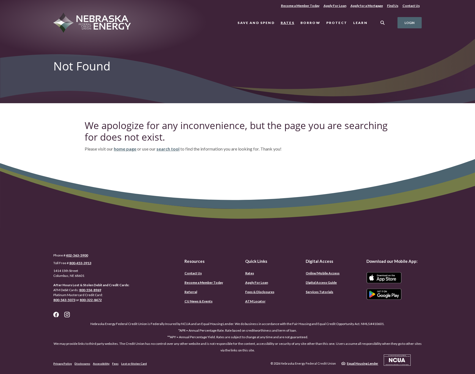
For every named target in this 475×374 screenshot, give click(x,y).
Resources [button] (194, 261)
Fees (115, 363)
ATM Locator (255, 301)
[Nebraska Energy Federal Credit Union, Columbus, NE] (96, 23)
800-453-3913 (80, 263)
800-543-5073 (64, 300)
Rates (287, 23)
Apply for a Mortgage (366, 6)
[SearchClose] (382, 22)
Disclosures (82, 363)
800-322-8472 (91, 300)
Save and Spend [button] (256, 23)
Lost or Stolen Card (134, 363)
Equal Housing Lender (362, 363)
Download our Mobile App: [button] (392, 261)
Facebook (56, 314)
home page (125, 148)
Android (384, 294)
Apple (384, 277)
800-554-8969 (90, 290)
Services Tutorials (319, 292)
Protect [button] (336, 23)
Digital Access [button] (319, 261)
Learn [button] (360, 23)
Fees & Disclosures (259, 292)
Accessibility (101, 363)
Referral (190, 292)
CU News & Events (198, 301)
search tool (167, 148)
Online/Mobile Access (322, 273)
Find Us (392, 6)
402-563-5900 (77, 255)
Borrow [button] (310, 23)
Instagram (67, 314)
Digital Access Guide (321, 282)
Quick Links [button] (256, 261)
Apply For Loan (335, 5)
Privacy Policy (62, 363)
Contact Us (411, 6)
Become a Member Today (300, 5)
